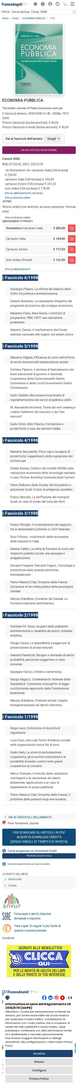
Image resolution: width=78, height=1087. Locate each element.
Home (5, 18)
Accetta (39, 1053)
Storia (12, 885)
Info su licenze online (17, 197)
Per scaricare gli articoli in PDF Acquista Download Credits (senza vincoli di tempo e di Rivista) (39, 837)
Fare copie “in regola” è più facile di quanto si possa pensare (37, 928)
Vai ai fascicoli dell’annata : (30, 817)
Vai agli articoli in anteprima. (39, 150)
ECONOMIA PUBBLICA (34, 18)
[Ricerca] (74, 11)
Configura (39, 1070)
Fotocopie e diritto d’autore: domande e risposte (32, 916)
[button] (34, 4)
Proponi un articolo (39, 856)
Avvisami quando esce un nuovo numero (29, 864)
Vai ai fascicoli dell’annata (23, 139)
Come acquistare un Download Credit (32, 851)
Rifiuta (39, 1062)
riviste (15, 18)
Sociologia (15, 879)
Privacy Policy (39, 1079)
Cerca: (6, 11)
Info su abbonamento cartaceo (24, 193)
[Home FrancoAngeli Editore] (15, 4)
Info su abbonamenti (17, 269)
